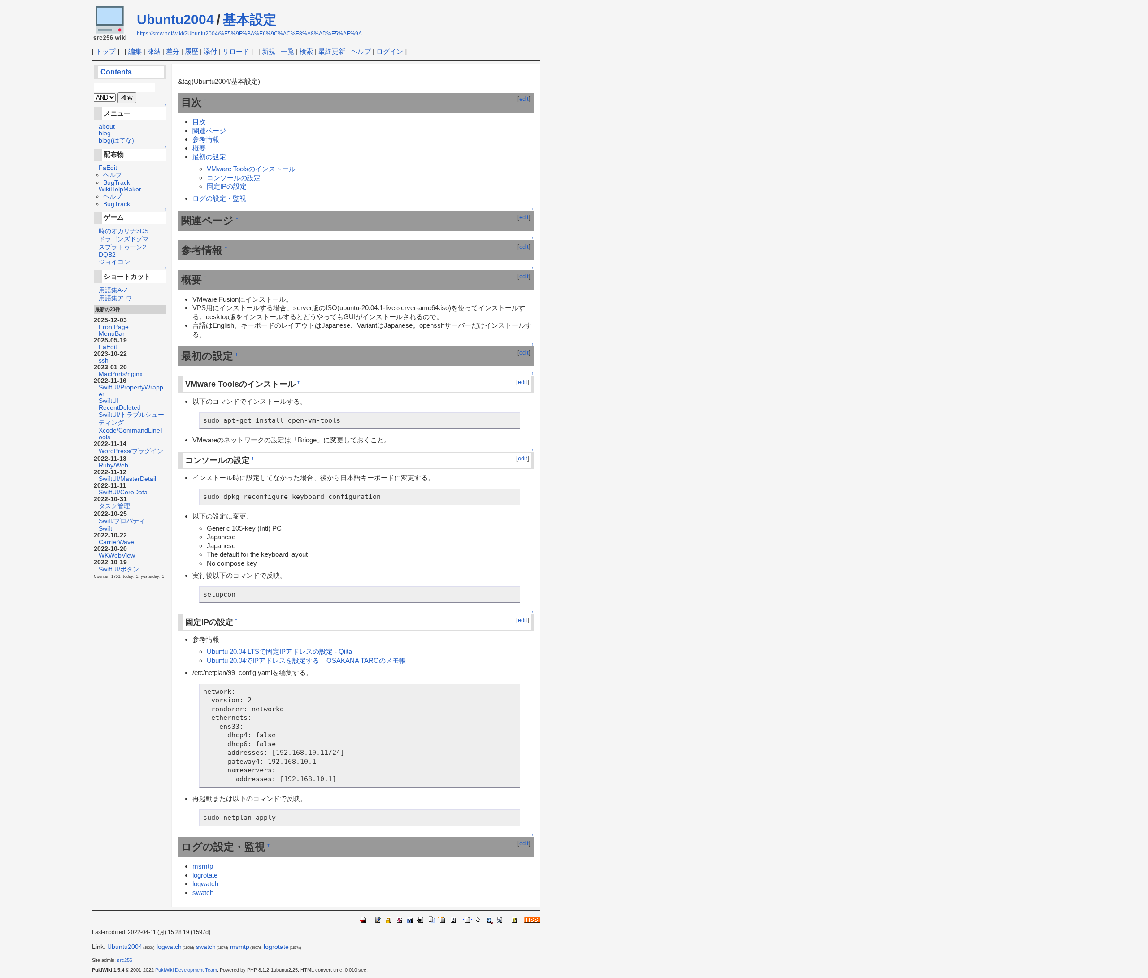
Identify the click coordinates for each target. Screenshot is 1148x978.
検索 (306, 51)
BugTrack (116, 182)
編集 (135, 51)
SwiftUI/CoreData (123, 492)
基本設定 (250, 19)
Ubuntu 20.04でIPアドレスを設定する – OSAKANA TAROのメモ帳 (306, 660)
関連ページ (209, 130)
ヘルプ (361, 51)
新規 (268, 51)
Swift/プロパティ (122, 521)
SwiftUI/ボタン (119, 569)
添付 (210, 51)
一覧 (287, 51)
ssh (104, 360)
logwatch (205, 883)
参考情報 (205, 139)
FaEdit (108, 167)
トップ (106, 51)
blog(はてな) (116, 140)
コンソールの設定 (234, 178)
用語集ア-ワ (115, 298)
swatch (202, 892)
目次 (199, 121)
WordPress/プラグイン (131, 451)
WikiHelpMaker (120, 189)
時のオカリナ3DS (123, 231)
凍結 (154, 51)
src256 (124, 960)
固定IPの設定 (227, 186)
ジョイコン (114, 262)
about (107, 126)
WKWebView (117, 555)
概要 (199, 148)
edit (524, 98)
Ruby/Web (113, 465)
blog (105, 133)
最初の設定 (209, 156)
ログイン (389, 51)
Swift (105, 528)
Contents (116, 72)
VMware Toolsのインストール (251, 169)
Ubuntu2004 (175, 19)
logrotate (204, 875)
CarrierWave (116, 542)
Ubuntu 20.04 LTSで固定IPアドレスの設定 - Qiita (279, 651)
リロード (235, 51)
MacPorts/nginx (121, 374)
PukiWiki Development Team (186, 970)
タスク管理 (114, 506)
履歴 (191, 51)
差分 (172, 51)
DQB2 (107, 254)
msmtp (202, 866)
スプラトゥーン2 (122, 247)
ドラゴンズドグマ (124, 239)
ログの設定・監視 (219, 198)
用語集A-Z (113, 290)
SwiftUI (108, 401)
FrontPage (114, 327)
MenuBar (112, 333)
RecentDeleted (120, 407)
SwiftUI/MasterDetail (127, 479)
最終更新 (331, 51)
